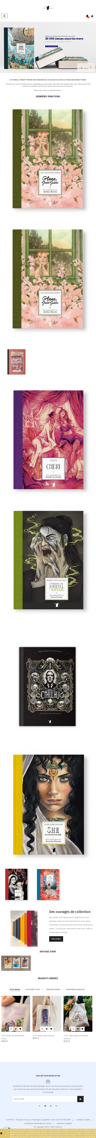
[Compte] (92, 16)
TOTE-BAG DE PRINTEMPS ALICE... (12, 1037)
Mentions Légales (64, 1123)
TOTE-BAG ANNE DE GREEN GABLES (76, 1037)
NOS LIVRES (56, 939)
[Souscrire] (80, 1099)
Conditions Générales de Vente (37, 1123)
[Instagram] (56, 1105)
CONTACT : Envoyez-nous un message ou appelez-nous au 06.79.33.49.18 (38, 1119)
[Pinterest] (50, 1105)
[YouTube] (45, 1105)
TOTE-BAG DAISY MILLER (43, 1035)
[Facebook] (39, 1105)
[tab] (14, 989)
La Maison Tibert (83, 1119)
